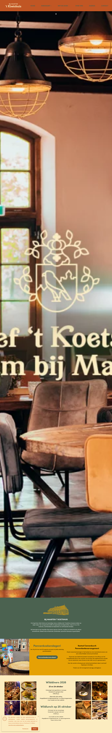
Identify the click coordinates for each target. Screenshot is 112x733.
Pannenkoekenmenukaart (47, 657)
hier (93, 668)
